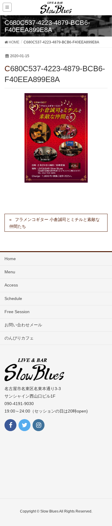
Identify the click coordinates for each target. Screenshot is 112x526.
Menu (9, 271)
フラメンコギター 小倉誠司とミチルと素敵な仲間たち (54, 223)
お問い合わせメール (23, 324)
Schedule (13, 298)
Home (10, 258)
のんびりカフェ (19, 338)
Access (11, 285)
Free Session (17, 311)
